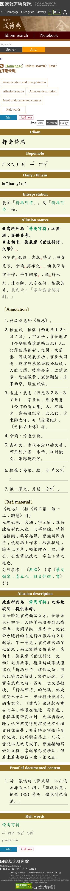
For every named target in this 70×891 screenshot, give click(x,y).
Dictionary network (36, 873)
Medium (52, 122)
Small (40, 123)
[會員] (65, 12)
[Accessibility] (23, 886)
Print (8, 117)
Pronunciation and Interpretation (24, 82)
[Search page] (18, 30)
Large (64, 123)
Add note (26, 117)
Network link (51, 873)
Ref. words (13, 109)
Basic (57, 12)
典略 (33, 569)
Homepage (12, 12)
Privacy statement (18, 873)
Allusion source (13, 91)
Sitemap (41, 12)
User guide (27, 12)
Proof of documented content (22, 100)
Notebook (49, 35)
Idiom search (16, 35)
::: (2, 12)
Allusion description (42, 91)
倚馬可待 (24, 202)
